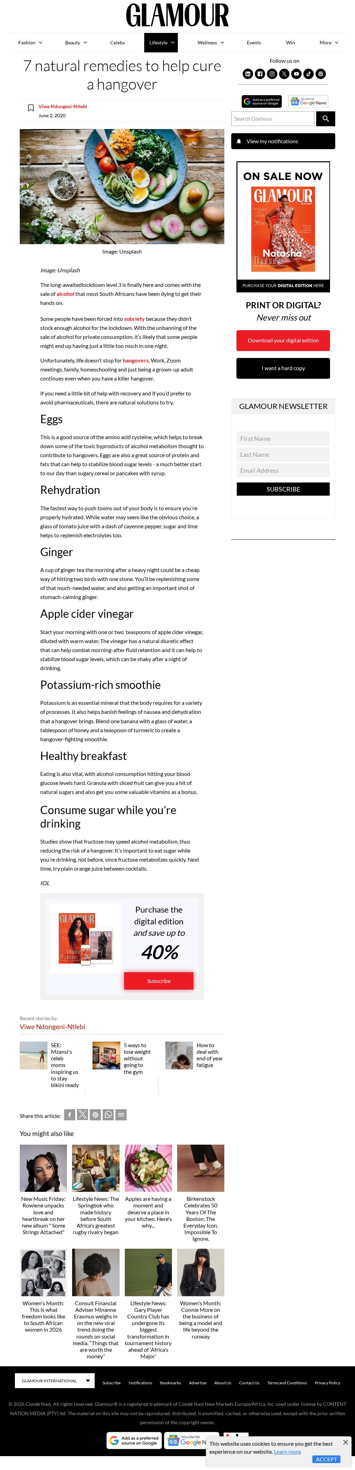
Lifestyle (158, 42)
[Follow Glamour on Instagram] (272, 74)
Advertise (197, 1382)
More (325, 42)
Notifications (140, 1382)
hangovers (136, 360)
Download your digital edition (283, 340)
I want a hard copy (283, 368)
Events (254, 42)
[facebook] (69, 1116)
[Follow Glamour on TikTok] (308, 74)
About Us (222, 1382)
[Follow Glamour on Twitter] (284, 74)
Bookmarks (170, 1382)
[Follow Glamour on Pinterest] (320, 74)
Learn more (287, 1451)
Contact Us (249, 1382)
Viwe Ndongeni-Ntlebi (62, 106)
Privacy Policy (327, 1382)
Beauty (72, 42)
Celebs (117, 42)
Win (290, 42)
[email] (121, 1116)
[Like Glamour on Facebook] (260, 74)
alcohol (65, 293)
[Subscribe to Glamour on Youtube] (296, 74)
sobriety (134, 318)
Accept (326, 1459)
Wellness (207, 42)
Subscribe (159, 980)
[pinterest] (95, 1116)
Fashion (26, 42)
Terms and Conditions (287, 1382)
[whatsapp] (108, 1116)
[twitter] (82, 1116)
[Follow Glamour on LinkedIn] (248, 74)
